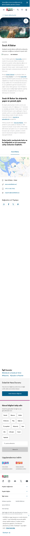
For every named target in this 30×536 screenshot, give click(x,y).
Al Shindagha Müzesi (10, 351)
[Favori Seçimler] (22, 10)
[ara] (18, 9)
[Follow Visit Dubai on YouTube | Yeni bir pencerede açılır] (27, 481)
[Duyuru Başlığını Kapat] (27, 2)
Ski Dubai (7, 242)
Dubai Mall (23, 77)
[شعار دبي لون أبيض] (7, 476)
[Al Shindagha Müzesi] (15, 336)
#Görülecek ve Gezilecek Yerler (11, 373)
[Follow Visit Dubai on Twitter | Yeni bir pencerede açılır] (21, 481)
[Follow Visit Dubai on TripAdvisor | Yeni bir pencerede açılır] (15, 481)
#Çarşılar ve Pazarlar (16, 375)
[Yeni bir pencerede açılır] (4, 204)
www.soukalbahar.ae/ (11, 184)
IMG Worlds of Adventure (12, 314)
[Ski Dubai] (15, 227)
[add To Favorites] (26, 21)
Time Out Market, (18, 123)
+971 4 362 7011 (10, 188)
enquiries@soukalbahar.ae (12, 193)
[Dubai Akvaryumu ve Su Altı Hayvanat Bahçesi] (15, 263)
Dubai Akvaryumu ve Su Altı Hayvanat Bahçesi (12, 279)
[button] (6, 532)
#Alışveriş (5, 375)
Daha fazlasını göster (15, 363)
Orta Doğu (19, 59)
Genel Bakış (15, 152)
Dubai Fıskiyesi (10, 74)
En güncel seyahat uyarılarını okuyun (12, 3)
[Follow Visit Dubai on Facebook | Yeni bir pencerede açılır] (3, 481)
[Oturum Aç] (26, 10)
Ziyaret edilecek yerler (10, 15)
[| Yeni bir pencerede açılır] (9, 481)
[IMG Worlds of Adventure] (15, 300)
